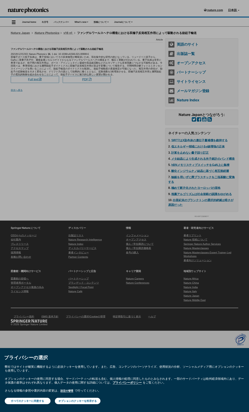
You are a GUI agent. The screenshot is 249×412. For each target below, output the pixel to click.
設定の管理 (67, 390)
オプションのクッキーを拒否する (78, 400)
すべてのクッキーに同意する (27, 400)
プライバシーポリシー (127, 382)
